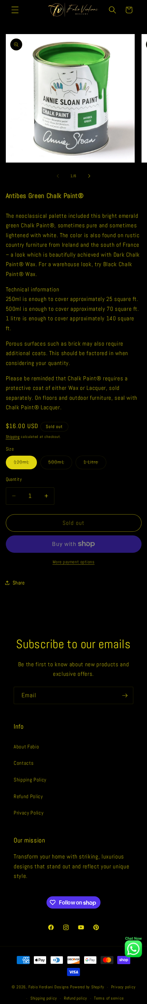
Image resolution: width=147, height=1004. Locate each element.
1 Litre (94, 463)
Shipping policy (43, 998)
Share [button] (19, 582)
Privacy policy (123, 987)
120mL (25, 463)
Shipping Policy (30, 779)
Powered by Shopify (87, 987)
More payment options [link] (74, 562)
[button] (15, 10)
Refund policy (75, 998)
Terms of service (108, 998)
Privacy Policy (28, 812)
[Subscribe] (125, 695)
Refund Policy (28, 796)
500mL (60, 463)
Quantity (14, 479)
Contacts (24, 763)
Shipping (13, 436)
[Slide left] (57, 175)
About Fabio (26, 746)
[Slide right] (89, 175)
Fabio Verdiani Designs (48, 987)
